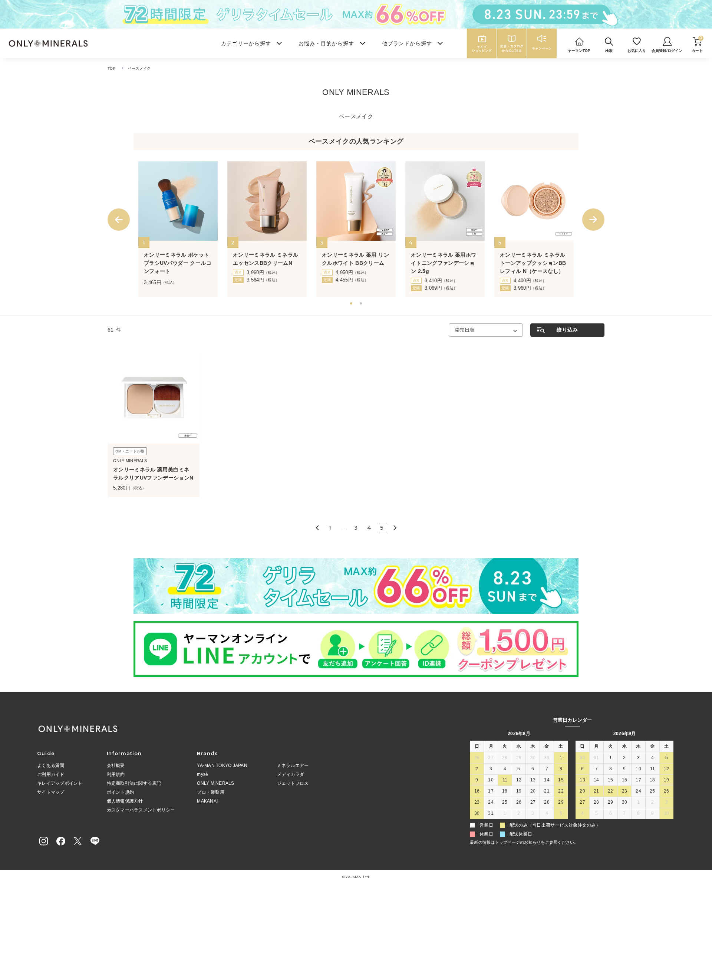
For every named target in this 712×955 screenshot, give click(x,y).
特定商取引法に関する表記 (134, 783)
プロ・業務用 (210, 792)
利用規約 (116, 774)
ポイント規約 (120, 792)
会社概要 (116, 765)
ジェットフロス (293, 783)
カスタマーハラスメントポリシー (141, 810)
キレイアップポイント (60, 783)
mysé (202, 774)
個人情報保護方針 (125, 801)
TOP (112, 68)
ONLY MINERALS (215, 783)
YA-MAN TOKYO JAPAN (222, 765)
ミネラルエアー (293, 765)
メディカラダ (290, 774)
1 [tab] (352, 304)
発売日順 (464, 330)
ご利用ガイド (51, 774)
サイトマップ (51, 792)
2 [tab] (361, 304)
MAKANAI (207, 801)
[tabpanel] (178, 229)
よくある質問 (51, 765)
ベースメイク (139, 68)
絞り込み (567, 330)
